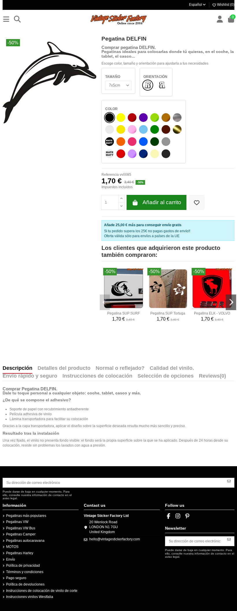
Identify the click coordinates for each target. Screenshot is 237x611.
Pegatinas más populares (26, 516)
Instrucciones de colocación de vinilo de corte (41, 591)
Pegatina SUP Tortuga (167, 313)
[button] (105, 302)
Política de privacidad (23, 566)
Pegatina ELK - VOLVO (212, 313)
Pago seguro (16, 578)
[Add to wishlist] (197, 202)
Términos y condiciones (24, 572)
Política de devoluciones (25, 584)
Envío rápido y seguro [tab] (30, 376)
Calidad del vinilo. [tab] (172, 368)
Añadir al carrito (161, 202)
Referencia (110, 175)
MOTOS (12, 547)
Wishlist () (225, 5)
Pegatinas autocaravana (25, 541)
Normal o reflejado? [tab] (120, 368)
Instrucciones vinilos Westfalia (29, 597)
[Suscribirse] (229, 480)
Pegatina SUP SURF (123, 313)
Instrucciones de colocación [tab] (97, 376)
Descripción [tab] (17, 368)
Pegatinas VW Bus (20, 528)
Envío (10, 559)
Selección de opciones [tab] (166, 376)
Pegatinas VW (17, 522)
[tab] (212, 377)
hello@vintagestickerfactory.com (114, 539)
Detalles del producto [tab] (64, 368)
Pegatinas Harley (19, 553)
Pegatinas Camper (21, 534)
